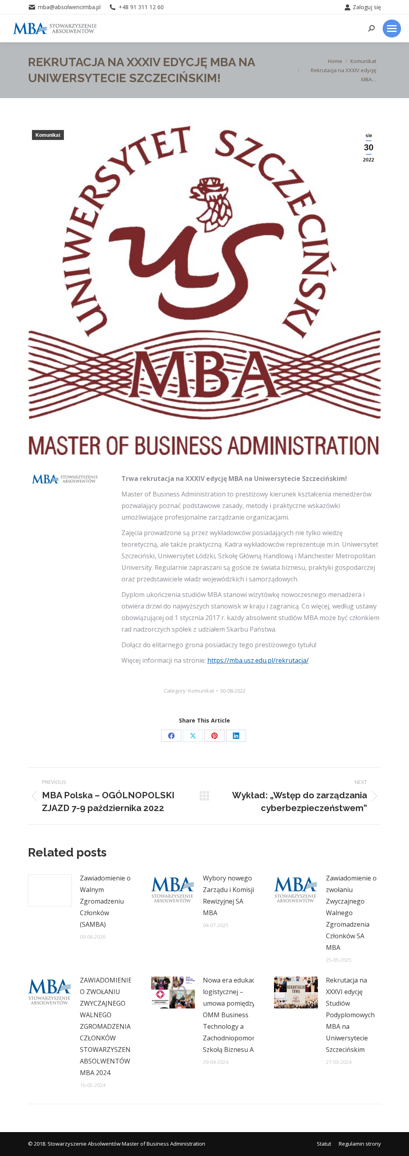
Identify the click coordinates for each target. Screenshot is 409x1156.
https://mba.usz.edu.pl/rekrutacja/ (258, 660)
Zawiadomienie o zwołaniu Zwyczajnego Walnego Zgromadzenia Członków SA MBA (351, 913)
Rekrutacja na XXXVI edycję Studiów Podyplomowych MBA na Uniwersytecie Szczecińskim (350, 1015)
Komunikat (48, 135)
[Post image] (50, 890)
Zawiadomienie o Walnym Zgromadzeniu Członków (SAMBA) (105, 901)
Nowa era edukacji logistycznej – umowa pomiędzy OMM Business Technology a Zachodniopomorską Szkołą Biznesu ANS (234, 1015)
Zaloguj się (367, 7)
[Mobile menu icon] (392, 28)
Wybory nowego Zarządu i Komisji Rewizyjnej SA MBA (228, 895)
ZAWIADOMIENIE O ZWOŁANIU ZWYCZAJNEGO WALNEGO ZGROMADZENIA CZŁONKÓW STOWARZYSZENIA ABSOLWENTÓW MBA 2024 (108, 1026)
